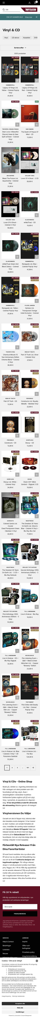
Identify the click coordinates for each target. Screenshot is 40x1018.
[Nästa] (33, 767)
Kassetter (26, 38)
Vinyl (6, 38)
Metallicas (9, 829)
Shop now (28, 17)
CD (26, 797)
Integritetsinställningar (29, 957)
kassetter (24, 840)
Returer (5, 953)
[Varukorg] (35, 3)
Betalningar (7, 945)
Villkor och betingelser (26, 947)
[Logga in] (30, 3)
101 (28, 767)
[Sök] (18, 9)
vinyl (32, 797)
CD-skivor (15, 38)
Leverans (6, 949)
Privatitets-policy (28, 952)
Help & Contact (8, 941)
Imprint (24, 941)
